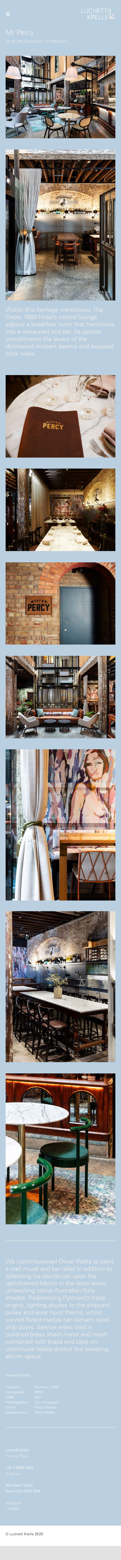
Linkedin (12, 1508)
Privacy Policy (17, 1455)
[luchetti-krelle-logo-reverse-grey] (98, 10)
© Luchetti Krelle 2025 (24, 1534)
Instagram (14, 1502)
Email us (13, 1473)
